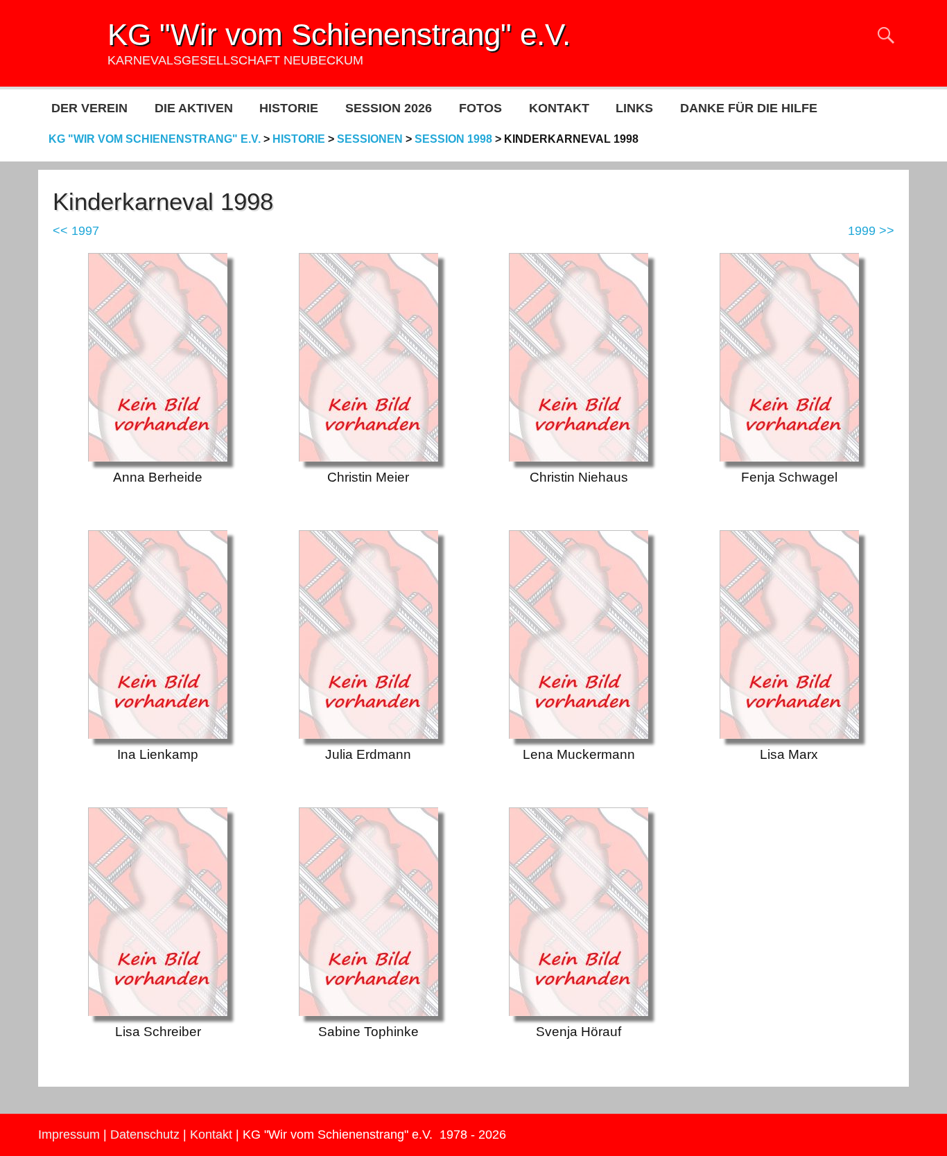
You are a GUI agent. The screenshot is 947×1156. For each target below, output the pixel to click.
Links (634, 108)
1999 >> (871, 231)
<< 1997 (76, 231)
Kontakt (559, 108)
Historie (288, 108)
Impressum (69, 1134)
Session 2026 (388, 108)
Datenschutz (145, 1134)
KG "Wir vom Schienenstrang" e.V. (339, 34)
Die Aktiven (194, 108)
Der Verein (89, 108)
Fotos (480, 108)
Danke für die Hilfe (748, 108)
